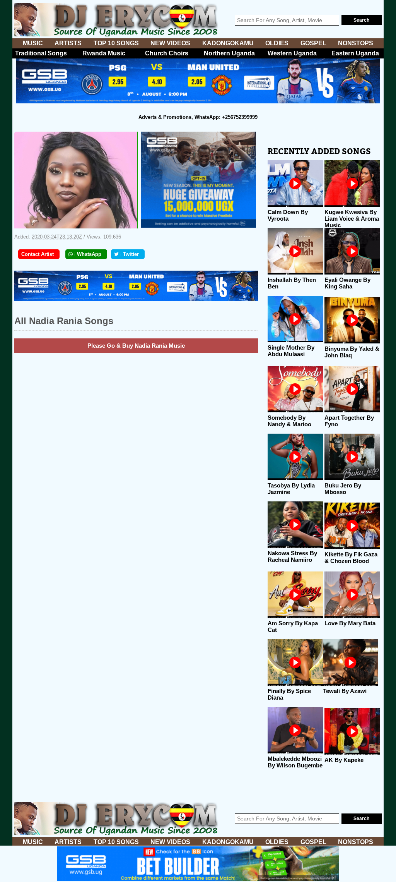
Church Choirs (166, 53)
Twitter (131, 254)
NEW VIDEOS (170, 43)
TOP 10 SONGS (116, 43)
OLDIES (276, 43)
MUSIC (33, 43)
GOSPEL (313, 43)
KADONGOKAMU (228, 43)
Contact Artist (37, 254)
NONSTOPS (355, 43)
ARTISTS (68, 43)
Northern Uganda (229, 53)
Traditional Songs (41, 53)
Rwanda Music (103, 53)
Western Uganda (292, 53)
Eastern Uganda (355, 53)
